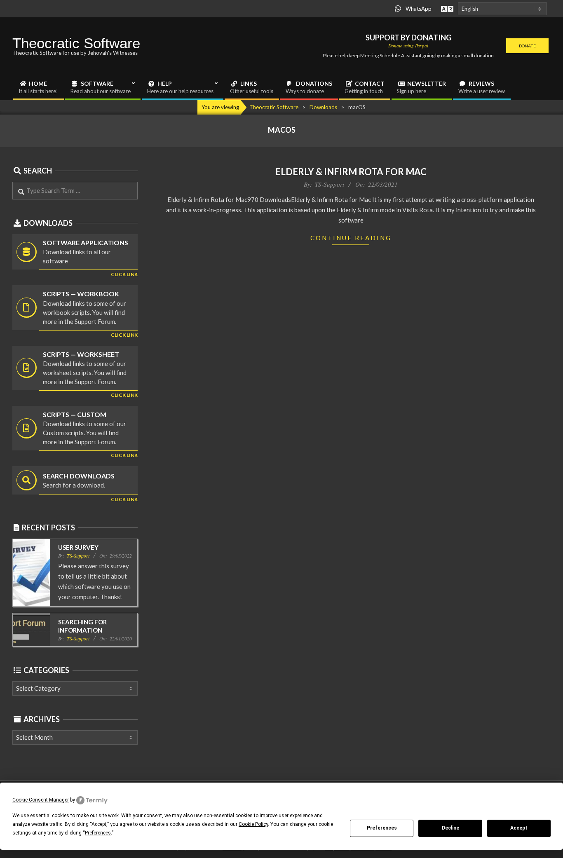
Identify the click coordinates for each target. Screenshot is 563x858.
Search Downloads (79, 476)
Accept (519, 828)
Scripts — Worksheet (81, 354)
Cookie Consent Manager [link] (40, 800)
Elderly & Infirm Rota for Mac (351, 171)
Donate (527, 45)
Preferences (382, 828)
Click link (124, 274)
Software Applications (85, 242)
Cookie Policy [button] (253, 824)
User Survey (78, 547)
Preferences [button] (98, 833)
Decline (450, 828)
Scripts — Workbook (81, 294)
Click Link (124, 335)
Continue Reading (351, 237)
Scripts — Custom (74, 414)
